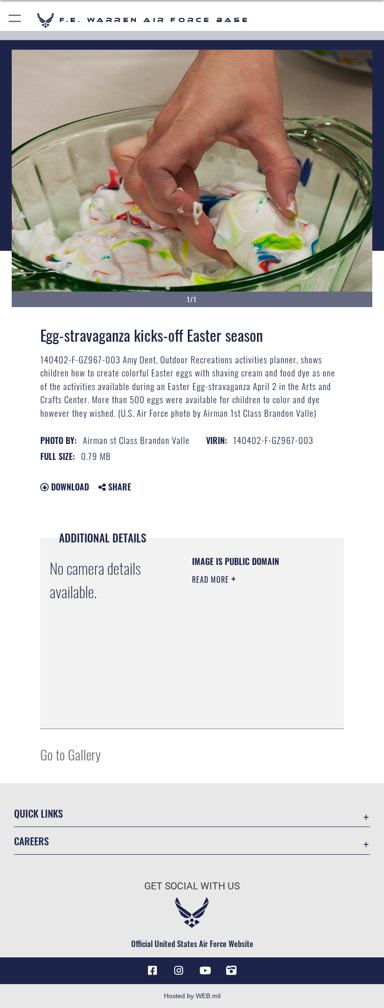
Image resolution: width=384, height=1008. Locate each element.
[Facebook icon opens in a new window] (153, 970)
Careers (31, 841)
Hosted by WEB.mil (192, 996)
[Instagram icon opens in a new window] (179, 970)
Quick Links (38, 813)
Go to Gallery (70, 754)
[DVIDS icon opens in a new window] (231, 970)
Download (69, 487)
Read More (211, 579)
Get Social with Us (192, 886)
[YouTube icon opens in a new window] (205, 970)
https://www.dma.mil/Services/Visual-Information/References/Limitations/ (249, 698)
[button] (15, 20)
